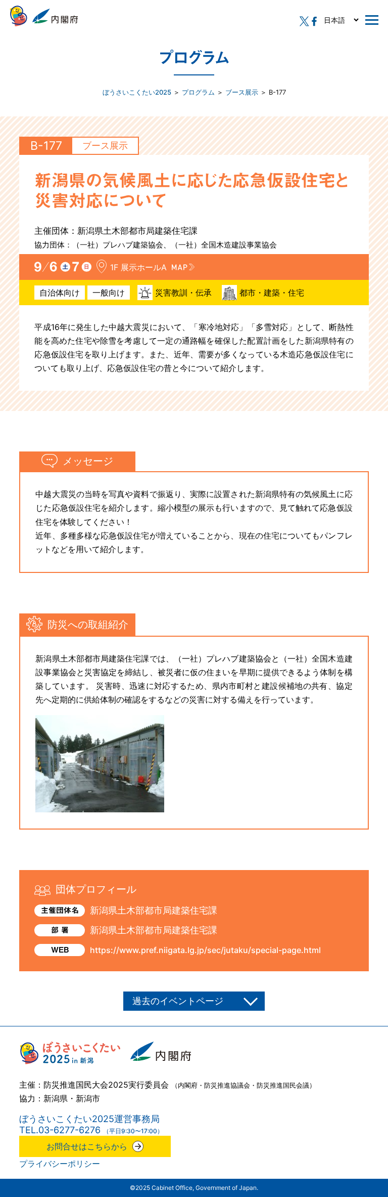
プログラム (198, 92)
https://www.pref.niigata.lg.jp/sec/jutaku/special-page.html (205, 950)
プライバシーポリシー (59, 1164)
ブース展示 (241, 92)
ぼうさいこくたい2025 (137, 92)
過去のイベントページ (177, 1001)
